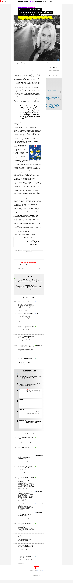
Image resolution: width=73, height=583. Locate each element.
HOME (14, 5)
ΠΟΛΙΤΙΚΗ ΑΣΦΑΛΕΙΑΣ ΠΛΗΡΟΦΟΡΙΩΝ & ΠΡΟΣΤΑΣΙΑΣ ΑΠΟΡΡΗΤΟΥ (27, 574)
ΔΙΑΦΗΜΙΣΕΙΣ (38, 572)
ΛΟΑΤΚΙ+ (32, 250)
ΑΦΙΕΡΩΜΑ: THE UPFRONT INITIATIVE (26, 7)
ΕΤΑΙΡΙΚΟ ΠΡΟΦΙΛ (46, 572)
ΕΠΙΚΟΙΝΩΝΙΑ (26, 572)
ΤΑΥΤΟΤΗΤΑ (20, 572)
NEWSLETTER (32, 572)
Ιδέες (17, 5)
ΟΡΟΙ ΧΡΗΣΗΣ (52, 572)
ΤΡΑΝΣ (21, 250)
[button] (43, 289)
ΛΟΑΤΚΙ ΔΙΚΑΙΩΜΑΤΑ (39, 250)
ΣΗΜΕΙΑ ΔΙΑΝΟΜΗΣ (54, 574)
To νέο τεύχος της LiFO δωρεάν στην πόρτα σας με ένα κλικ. (34, 161)
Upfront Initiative (28, 251)
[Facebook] (57, 60)
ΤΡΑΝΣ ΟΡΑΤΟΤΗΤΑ (26, 250)
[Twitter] (58, 60)
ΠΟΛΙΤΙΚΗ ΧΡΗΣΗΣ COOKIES (44, 574)
